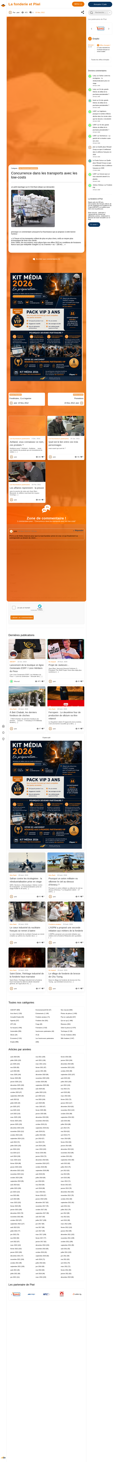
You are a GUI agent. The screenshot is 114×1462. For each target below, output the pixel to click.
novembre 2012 (66, 1195)
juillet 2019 (39, 1135)
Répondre (79, 530)
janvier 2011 (64, 1273)
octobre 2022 (14, 1220)
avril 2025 (13, 1113)
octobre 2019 (40, 1124)
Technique (64, 1031)
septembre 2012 (66, 1202)
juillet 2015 (64, 1082)
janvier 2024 (14, 1167)
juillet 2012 (64, 1209)
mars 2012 (64, 1224)
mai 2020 (39, 1099)
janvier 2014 (65, 1145)
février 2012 (64, 1227)
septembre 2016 (41, 1256)
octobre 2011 (65, 1241)
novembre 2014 (66, 1110)
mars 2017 (39, 1234)
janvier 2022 (14, 1252)
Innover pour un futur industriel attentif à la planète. (101, 176)
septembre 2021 (15, 1266)
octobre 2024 (14, 1135)
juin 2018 (38, 1181)
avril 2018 (39, 1188)
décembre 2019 (41, 1117)
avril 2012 (64, 1220)
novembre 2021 (15, 1259)
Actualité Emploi (15, 1017)
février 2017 (39, 1238)
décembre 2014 (66, 1106)
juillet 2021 (13, 1273)
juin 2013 (64, 1170)
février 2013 (64, 1185)
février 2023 (14, 1206)
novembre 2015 (66, 1067)
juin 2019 (38, 1138)
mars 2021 (39, 1064)
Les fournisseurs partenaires (28, 168)
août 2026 (13, 1057)
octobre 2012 (65, 1199)
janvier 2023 (14, 1209)
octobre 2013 (65, 1156)
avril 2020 (39, 1103)
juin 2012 (64, 1213)
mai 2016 (39, 1270)
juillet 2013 (64, 1167)
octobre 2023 (14, 1177)
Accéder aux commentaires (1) (48, 259)
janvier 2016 (65, 1060)
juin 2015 (64, 1085)
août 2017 (39, 1217)
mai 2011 (64, 1259)
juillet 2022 (13, 1231)
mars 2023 (13, 1202)
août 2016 (39, 1259)
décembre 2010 (66, 1277)
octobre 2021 (14, 1263)
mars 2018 (39, 1192)
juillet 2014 (64, 1124)
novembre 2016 (41, 1249)
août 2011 (64, 1249)
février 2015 (64, 1099)
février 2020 (39, 1110)
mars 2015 (64, 1096)
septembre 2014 (66, 1117)
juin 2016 (38, 1266)
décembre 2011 (66, 1234)
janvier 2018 (39, 1199)
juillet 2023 (13, 1188)
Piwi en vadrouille (66, 1017)
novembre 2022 (15, 1217)
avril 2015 (64, 1092)
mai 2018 (39, 1185)
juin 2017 (38, 1224)
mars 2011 (64, 1266)
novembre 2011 (66, 1238)
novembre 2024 (15, 1131)
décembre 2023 (15, 1170)
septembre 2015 (66, 1074)
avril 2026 (13, 1071)
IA (36, 1035)
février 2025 (14, 1121)
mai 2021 (39, 1057)
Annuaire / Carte (100, 4)
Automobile (14, 1031)
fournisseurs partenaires (43, 1031)
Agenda (12, 1020)
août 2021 (13, 1270)
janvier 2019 (39, 1156)
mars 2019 (39, 1149)
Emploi (12, 1042)
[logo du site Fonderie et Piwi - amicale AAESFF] (3, 8)
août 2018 (39, 1174)
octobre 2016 (40, 1252)
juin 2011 (63, 1256)
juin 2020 (38, 1096)
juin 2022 (13, 1234)
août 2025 (13, 1099)
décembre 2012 (66, 1192)
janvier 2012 (65, 1231)
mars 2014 (64, 1138)
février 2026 (14, 1078)
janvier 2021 (39, 1071)
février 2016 (64, 1057)
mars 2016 (39, 1277)
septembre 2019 (41, 1128)
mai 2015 (64, 1089)
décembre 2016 (41, 1245)
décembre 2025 (15, 1085)
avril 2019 (39, 1145)
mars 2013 (64, 1181)
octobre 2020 (40, 1082)
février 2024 (14, 1163)
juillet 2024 (13, 1145)
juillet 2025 (13, 1103)
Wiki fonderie (65, 1038)
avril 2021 (39, 1060)
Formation (39, 1028)
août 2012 (64, 1206)
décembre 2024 (15, 1128)
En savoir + (94, 224)
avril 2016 (39, 1273)
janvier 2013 (65, 1188)
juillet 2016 (39, 1263)
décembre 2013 (66, 1149)
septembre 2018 (41, 1170)
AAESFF (13, 1010)
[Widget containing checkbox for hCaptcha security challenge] (27, 607)
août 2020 (39, 1089)
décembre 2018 (41, 1160)
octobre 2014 (65, 1113)
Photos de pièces (66, 1013)
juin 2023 (13, 1192)
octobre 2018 (40, 1167)
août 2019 (39, 1131)
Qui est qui (64, 1020)
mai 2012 (64, 1217)
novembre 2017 (41, 1206)
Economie (13, 1038)
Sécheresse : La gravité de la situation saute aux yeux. (102, 138)
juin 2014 (64, 1128)
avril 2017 (39, 1231)
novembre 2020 (41, 1078)
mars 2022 (13, 1245)
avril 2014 (64, 1135)
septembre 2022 (15, 1224)
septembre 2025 (15, 1096)
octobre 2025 (14, 1092)
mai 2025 (13, 1110)
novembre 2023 (15, 1174)
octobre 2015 (65, 1071)
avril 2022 (13, 1241)
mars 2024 (13, 1160)
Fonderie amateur (41, 1017)
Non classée (65, 1010)
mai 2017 (39, 1227)
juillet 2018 (39, 1177)
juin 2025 (13, 1106)
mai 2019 (39, 1142)
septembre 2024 (15, 1138)
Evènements (40, 1013)
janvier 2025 (14, 1124)
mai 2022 (13, 1238)
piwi (94, 147)
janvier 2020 (39, 1113)
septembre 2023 (15, 1181)
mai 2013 (64, 1174)
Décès (12, 1035)
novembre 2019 (41, 1121)
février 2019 (39, 1153)
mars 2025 (13, 1117)
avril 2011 (64, 1263)
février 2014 (64, 1142)
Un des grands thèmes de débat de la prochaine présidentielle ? (101, 91)
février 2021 (39, 1067)
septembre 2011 (66, 1245)
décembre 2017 (41, 1202)
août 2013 (64, 1163)
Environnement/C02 (42, 1010)
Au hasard (13, 1028)
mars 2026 (13, 1074)
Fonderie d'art (40, 1020)
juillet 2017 (39, 1220)
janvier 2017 (39, 1241)
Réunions (64, 1024)
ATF (11, 1024)
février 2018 (39, 1195)
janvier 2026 (14, 1082)
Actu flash (13, 1013)
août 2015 (64, 1078)
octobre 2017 (40, 1209)
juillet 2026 (13, 1060)
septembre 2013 (66, 1160)
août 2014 (64, 1121)
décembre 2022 (15, 1213)
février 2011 (64, 1270)
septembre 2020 (41, 1085)
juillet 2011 (64, 1252)
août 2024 (13, 1142)
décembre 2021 (15, 1256)
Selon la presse (66, 1028)
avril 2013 (64, 1177)
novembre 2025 (15, 1089)
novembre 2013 (66, 1153)
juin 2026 (13, 1064)
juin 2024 (13, 1149)
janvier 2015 (65, 1103)
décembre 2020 (41, 1074)
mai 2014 (64, 1131)
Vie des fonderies (66, 1035)
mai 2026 (13, 1067)
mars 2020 (39, 1106)
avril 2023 (13, 1199)
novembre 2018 (41, 1163)
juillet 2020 (39, 1092)
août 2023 (13, 1185)
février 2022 (14, 1249)
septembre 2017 (41, 1213)
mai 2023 (13, 1195)
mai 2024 (13, 1153)
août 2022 (13, 1227)
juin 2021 (13, 1277)
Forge (37, 1024)
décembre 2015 (66, 1064)
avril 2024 (13, 1156)
